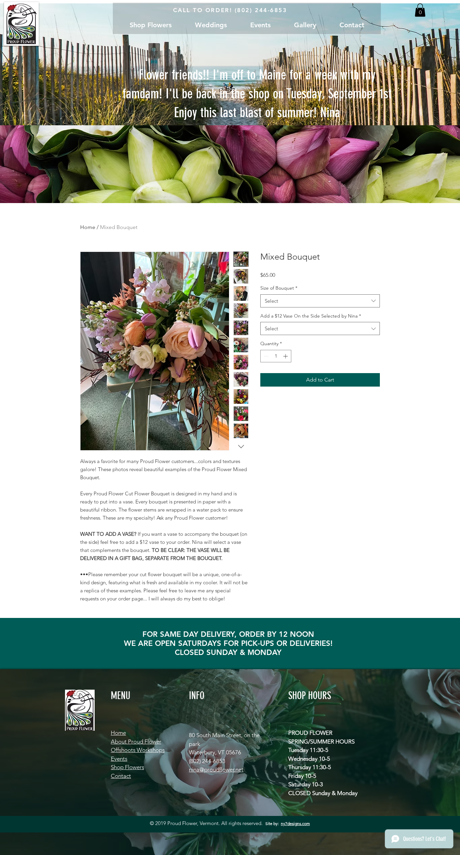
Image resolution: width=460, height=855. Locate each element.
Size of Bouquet (278, 288)
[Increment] (286, 356)
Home (87, 227)
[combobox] (320, 300)
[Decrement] (265, 356)
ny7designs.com (295, 823)
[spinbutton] (276, 356)
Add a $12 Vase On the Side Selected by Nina (310, 316)
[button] (420, 10)
